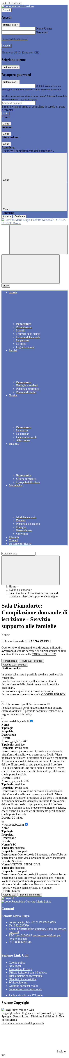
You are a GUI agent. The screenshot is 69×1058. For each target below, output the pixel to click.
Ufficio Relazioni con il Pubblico (28, 972)
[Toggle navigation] (30, 269)
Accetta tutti (14, 664)
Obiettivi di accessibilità (22, 979)
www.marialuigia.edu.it (15, 721)
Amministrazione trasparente (25, 989)
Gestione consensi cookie (23, 985)
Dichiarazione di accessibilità (26, 975)
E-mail (40, 85)
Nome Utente (44, 28)
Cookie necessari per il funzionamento (24, 704)
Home (12, 586)
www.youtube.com (12, 824)
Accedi (6, 10)
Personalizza (10, 660)
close (6, 285)
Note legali (15, 965)
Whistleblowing (18, 982)
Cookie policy (17, 962)
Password (41, 32)
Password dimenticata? (14, 39)
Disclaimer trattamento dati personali (22, 1023)
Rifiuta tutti (31, 660)
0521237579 (21, 925)
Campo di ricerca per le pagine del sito (23, 550)
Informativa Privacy (20, 969)
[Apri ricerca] (38, 239)
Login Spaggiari (29, 99)
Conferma (20, 216)
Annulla (7, 216)
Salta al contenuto (11, 3)
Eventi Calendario (19, 589)
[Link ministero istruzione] (17, 6)
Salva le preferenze (30, 894)
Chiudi (6, 123)
